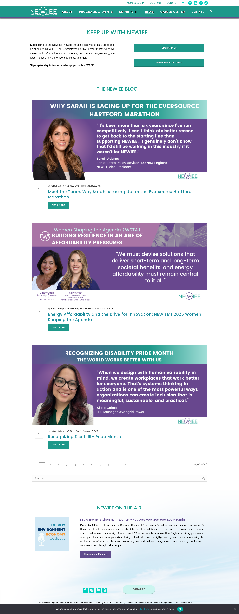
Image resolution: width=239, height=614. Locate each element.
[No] (235, 609)
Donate (197, 12)
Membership (129, 12)
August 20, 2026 (93, 186)
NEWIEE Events (87, 308)
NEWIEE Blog (73, 186)
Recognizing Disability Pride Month (84, 436)
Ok (180, 609)
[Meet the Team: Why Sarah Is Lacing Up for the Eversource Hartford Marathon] (119, 140)
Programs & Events (96, 12)
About (67, 12)
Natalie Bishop (57, 186)
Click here (144, 609)
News (149, 12)
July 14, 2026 (92, 431)
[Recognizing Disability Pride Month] (119, 385)
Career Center (172, 12)
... (117, 465)
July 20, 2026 (107, 308)
